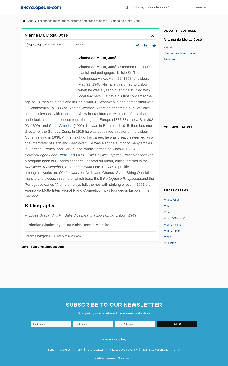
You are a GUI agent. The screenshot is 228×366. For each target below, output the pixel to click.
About (179, 53)
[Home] (41, 7)
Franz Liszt (66, 155)
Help (79, 350)
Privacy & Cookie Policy (123, 350)
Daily (177, 350)
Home (51, 350)
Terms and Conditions (155, 350)
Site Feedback (96, 350)
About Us (65, 350)
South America (61, 126)
